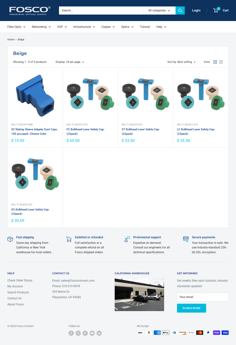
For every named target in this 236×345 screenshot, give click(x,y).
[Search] (180, 10)
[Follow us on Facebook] (71, 333)
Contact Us (14, 298)
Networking (39, 27)
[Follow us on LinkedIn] (99, 333)
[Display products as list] (221, 62)
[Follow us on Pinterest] (85, 333)
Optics (125, 27)
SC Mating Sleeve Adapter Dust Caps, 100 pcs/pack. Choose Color (34, 131)
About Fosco (15, 304)
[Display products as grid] (215, 62)
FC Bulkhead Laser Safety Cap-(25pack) (86, 131)
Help (159, 27)
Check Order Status (19, 280)
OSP (60, 27)
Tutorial (145, 27)
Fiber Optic (14, 27)
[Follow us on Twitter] (78, 333)
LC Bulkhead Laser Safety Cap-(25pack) (196, 131)
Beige (21, 39)
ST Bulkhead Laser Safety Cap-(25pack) (141, 131)
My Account (15, 286)
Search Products (18, 292)
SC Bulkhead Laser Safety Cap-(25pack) (30, 211)
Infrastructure (82, 27)
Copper (106, 27)
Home (10, 39)
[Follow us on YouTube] (92, 333)
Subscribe (192, 308)
